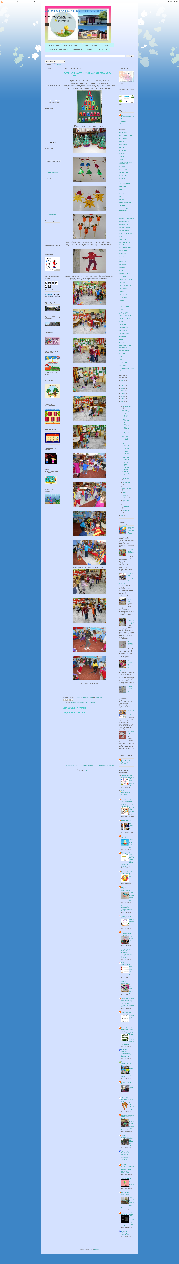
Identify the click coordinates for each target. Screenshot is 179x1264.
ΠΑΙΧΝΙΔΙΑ (122, 282)
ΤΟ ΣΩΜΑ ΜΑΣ (124, 333)
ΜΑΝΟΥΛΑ (122, 259)
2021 (122, 386)
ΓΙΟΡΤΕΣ (73, 702)
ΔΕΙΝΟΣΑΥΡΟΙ (123, 176)
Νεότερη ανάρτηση (71, 765)
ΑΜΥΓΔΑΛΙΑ (123, 144)
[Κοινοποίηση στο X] (68, 700)
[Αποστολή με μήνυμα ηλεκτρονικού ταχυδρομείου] (64, 700)
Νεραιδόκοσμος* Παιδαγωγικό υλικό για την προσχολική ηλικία (127, 1030)
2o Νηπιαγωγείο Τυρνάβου (126, 1083)
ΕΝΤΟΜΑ (122, 205)
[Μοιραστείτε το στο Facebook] (70, 700)
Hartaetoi (124, 1231)
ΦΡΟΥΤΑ (121, 342)
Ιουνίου (125, 492)
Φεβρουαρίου (126, 506)
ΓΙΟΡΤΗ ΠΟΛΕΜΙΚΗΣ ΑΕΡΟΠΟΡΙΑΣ (126, 163)
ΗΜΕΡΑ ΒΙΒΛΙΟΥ (124, 222)
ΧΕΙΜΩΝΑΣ (80, 702)
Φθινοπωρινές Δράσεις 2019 (125, 1233)
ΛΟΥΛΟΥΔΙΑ (123, 250)
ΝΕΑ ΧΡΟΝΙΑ (123, 268)
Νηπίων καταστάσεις (125, 982)
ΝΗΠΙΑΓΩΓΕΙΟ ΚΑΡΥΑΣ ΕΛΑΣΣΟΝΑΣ (126, 950)
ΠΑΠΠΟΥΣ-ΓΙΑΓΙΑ (125, 285)
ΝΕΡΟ (121, 271)
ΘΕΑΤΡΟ (121, 237)
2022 (122, 383)
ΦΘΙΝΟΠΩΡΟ (123, 336)
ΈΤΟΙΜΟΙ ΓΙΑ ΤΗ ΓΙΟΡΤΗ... (125, 438)
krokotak (123, 791)
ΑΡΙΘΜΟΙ (122, 153)
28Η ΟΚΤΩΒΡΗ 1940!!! (130, 643)
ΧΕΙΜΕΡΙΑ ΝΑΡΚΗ (125, 345)
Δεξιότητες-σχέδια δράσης (57, 49)
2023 (122, 380)
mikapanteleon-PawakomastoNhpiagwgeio (127, 1099)
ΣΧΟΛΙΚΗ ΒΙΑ (123, 327)
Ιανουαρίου (126, 510)
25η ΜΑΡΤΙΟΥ (123, 133)
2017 (122, 396)
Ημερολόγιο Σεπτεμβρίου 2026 (131, 811)
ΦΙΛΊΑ (121, 339)
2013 (122, 515)
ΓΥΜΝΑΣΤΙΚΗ (123, 173)
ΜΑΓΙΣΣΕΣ (122, 253)
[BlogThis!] (66, 700)
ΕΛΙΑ (120, 197)
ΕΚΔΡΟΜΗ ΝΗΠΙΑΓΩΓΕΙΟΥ (131, 1142)
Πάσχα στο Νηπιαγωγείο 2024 (131, 1106)
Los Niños (124, 1165)
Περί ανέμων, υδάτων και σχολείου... (125, 1194)
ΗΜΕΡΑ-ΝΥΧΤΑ (124, 231)
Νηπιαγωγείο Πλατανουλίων (126, 1152)
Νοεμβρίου (126, 478)
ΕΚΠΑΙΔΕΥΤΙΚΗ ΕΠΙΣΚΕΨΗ (124, 193)
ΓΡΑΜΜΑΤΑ (123, 170)
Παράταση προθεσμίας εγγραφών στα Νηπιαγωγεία (125, 1156)
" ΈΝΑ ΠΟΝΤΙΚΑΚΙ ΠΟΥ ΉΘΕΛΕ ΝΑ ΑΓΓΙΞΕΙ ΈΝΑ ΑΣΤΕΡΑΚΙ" (125, 426)
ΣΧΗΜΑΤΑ (122, 324)
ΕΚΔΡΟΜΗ (122, 186)
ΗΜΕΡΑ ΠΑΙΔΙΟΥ (124, 228)
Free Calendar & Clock (52, 172)
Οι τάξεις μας (107, 45)
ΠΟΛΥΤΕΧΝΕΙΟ (124, 306)
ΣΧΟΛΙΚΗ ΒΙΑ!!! (131, 732)
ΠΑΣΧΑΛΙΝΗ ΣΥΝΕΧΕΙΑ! (131, 713)
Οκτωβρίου (126, 482)
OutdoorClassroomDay (82, 49)
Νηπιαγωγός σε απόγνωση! (126, 1013)
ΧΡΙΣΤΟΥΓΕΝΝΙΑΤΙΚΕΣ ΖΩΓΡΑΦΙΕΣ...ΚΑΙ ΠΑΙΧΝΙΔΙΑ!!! (125, 463)
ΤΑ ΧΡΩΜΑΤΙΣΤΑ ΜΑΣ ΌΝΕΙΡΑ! (131, 621)
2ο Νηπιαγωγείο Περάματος (126, 906)
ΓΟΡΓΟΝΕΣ (122, 167)
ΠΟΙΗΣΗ (122, 303)
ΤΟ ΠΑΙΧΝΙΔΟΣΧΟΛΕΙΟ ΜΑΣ (127, 117)
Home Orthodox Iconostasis (125, 793)
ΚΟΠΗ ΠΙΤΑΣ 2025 (131, 1087)
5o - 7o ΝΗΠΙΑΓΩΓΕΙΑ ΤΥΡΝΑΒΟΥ (126, 1063)
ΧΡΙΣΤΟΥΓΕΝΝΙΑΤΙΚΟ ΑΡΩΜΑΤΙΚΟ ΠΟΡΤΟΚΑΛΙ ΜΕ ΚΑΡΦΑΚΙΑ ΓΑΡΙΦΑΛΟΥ (127, 1169)
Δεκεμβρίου (127, 406)
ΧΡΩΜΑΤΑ (122, 354)
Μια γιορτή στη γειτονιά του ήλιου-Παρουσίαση (127, 1054)
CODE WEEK (102, 49)
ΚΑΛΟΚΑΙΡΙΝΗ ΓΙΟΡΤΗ (131, 599)
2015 (122, 401)
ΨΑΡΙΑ (121, 357)
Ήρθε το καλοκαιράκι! (131, 921)
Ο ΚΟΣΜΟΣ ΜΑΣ (124, 274)
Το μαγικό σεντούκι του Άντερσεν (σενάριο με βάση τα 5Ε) (127, 1004)
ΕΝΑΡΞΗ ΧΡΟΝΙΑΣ (125, 202)
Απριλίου (126, 498)
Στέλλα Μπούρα (126, 1178)
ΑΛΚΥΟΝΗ (122, 141)
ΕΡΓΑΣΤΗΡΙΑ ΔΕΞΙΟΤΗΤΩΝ (123, 209)
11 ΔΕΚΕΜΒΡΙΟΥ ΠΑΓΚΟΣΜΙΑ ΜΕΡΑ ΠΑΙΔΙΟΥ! (125, 449)
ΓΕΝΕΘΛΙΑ (122, 156)
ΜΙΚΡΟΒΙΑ (122, 262)
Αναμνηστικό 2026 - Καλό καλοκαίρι (131, 843)
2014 (122, 404)
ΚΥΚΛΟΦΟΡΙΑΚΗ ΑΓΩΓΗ (124, 243)
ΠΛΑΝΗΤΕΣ (123, 300)
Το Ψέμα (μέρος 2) (131, 826)
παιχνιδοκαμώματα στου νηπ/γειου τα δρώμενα (127, 933)
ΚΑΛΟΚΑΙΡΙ (122, 240)
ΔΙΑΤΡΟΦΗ (122, 179)
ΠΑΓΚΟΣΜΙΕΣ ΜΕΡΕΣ (126, 280)
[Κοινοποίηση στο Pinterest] (72, 700)
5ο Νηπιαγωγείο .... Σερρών (127, 917)
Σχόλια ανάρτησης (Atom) (93, 770)
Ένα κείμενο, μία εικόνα (126, 821)
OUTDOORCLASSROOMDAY (126, 369)
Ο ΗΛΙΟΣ (124, 763)
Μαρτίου (126, 500)
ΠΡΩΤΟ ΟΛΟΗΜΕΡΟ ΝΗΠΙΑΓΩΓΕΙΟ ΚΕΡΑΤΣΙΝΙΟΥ (127, 1116)
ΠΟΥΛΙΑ (121, 309)
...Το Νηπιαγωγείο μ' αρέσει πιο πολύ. (127, 776)
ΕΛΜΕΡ (121, 199)
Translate (58, 64)
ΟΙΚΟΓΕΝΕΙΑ (123, 277)
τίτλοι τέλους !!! (131, 938)
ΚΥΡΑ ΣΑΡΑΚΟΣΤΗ (125, 247)
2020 (122, 388)
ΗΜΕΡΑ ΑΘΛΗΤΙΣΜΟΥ (126, 219)
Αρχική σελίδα (53, 45)
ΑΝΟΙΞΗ (121, 147)
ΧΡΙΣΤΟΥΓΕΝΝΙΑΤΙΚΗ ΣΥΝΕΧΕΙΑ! (125, 413)
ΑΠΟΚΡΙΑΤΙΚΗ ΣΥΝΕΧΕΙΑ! (131, 552)
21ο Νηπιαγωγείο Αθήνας (126, 837)
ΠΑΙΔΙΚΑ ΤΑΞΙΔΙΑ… (124, 1050)
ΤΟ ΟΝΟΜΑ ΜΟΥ (124, 330)
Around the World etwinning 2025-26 (131, 989)
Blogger (96, 1249)
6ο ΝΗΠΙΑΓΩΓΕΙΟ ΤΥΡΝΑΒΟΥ (74, 11)
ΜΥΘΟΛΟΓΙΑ (123, 265)
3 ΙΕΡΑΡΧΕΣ (123, 138)
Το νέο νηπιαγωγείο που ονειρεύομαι (127, 999)
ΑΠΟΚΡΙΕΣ (122, 150)
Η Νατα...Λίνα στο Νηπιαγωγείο (127, 761)
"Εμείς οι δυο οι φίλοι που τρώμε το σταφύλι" (131, 530)
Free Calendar (52, 214)
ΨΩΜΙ (121, 360)
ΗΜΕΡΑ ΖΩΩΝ (123, 225)
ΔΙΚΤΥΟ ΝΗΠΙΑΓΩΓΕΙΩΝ (124, 182)
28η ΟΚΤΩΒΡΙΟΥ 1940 (125, 136)
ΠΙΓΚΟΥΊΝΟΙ (123, 297)
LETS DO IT (122, 366)
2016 (122, 399)
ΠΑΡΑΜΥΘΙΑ (123, 288)
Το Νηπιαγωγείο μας (72, 45)
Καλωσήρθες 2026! (131, 1017)
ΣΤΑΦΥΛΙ (122, 321)
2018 (122, 393)
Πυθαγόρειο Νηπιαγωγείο (125, 963)
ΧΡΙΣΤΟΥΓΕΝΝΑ (90, 702)
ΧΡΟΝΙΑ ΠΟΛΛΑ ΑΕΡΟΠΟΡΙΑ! (131, 689)
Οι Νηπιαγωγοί (91, 45)
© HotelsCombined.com (53, 102)
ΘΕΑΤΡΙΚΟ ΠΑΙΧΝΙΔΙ (125, 234)
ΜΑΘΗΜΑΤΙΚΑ (124, 256)
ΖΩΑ (120, 213)
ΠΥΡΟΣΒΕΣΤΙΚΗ (124, 318)
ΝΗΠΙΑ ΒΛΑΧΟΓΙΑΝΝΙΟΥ (126, 1136)
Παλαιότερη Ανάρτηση (106, 765)
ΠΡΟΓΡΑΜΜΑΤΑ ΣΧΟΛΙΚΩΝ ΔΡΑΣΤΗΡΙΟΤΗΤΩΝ (125, 313)
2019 (122, 391)
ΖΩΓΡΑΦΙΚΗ (123, 216)
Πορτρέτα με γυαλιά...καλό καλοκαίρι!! (131, 896)
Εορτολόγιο (52, 142)
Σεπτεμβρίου (126, 488)
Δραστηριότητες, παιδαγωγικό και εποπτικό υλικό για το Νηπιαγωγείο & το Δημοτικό (127, 803)
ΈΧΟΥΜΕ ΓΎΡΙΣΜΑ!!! (125, 473)
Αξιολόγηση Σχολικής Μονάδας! (127, 910)
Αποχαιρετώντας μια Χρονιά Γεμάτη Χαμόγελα (127, 955)
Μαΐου (125, 495)
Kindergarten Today (127, 853)
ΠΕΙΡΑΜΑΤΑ (123, 294)
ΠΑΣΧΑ (121, 291)
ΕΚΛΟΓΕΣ (122, 189)
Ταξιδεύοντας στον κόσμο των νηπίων (127, 1213)
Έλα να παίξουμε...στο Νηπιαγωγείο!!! (126, 888)
